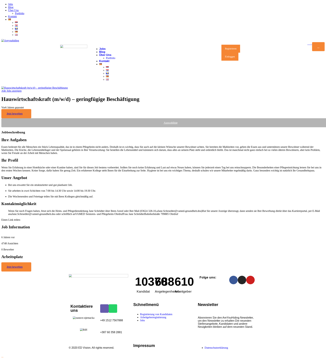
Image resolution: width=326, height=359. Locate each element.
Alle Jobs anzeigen (11, 90)
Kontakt (12, 16)
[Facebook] (233, 280)
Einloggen (230, 56)
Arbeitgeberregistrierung (153, 317)
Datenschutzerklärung (216, 347)
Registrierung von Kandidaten (156, 314)
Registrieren (231, 48)
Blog (10, 7)
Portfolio (19, 13)
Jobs (10, 4)
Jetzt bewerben (15, 113)
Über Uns (13, 10)
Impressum (144, 345)
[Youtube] (250, 280)
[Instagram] (242, 280)
